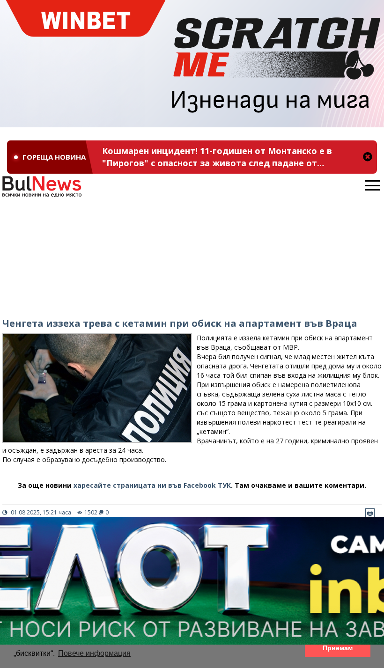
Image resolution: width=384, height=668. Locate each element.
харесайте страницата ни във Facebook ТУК (152, 485)
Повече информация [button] (94, 653)
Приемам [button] (338, 648)
